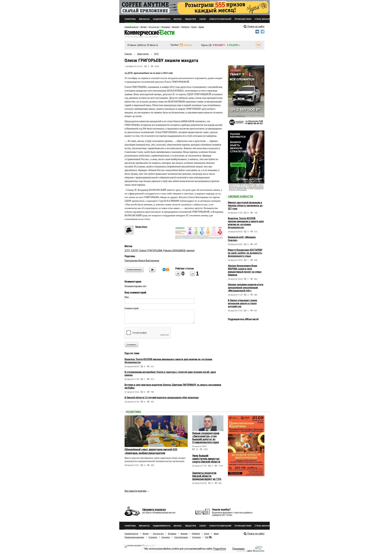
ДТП (127, 250)
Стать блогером (181, 537)
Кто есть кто (154, 27)
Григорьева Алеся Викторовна (142, 260)
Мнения (175, 27)
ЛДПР (134, 250)
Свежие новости (240, 196)
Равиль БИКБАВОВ (174, 250)
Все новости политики (135, 491)
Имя (127, 297)
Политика (133, 411)
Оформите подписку (154, 509)
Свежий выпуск (131, 27)
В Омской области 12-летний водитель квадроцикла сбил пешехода (162, 397)
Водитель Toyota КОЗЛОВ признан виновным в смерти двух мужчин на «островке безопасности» (246, 223)
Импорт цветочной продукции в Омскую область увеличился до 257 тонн (245, 205)
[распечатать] (152, 271)
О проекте (152, 537)
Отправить (131, 345)
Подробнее (219, 548)
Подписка (196, 537)
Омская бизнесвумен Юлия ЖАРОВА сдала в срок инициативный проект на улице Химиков (245, 270)
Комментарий (132, 308)
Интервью (166, 27)
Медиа (143, 27)
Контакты (166, 537)
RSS (206, 537)
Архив (201, 27)
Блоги (193, 27)
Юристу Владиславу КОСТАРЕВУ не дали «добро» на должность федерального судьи (245, 252)
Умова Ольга (141, 227)
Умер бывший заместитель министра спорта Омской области (206, 458)
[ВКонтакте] (164, 269)
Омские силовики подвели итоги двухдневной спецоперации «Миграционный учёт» (245, 287)
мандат (190, 250)
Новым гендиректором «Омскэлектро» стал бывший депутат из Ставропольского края (205, 438)
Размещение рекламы (134, 537)
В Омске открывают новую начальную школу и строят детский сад (242, 303)
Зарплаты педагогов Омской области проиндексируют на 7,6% (206, 476)
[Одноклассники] (167, 269)
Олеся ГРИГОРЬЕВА (150, 250)
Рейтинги (185, 27)
